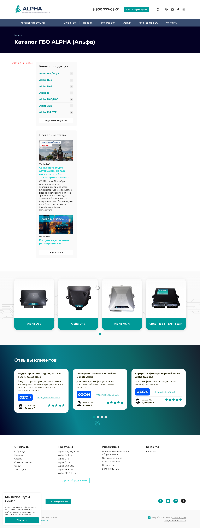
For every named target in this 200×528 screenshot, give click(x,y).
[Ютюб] (184, 9)
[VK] (166, 9)
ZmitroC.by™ (179, 517)
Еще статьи (56, 252)
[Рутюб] (178, 9)
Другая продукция (56, 120)
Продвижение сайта (175, 520)
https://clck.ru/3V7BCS (48, 397)
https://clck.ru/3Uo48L (107, 395)
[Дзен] (172, 9)
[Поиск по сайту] (158, 9)
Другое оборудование (74, 480)
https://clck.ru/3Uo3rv (166, 392)
